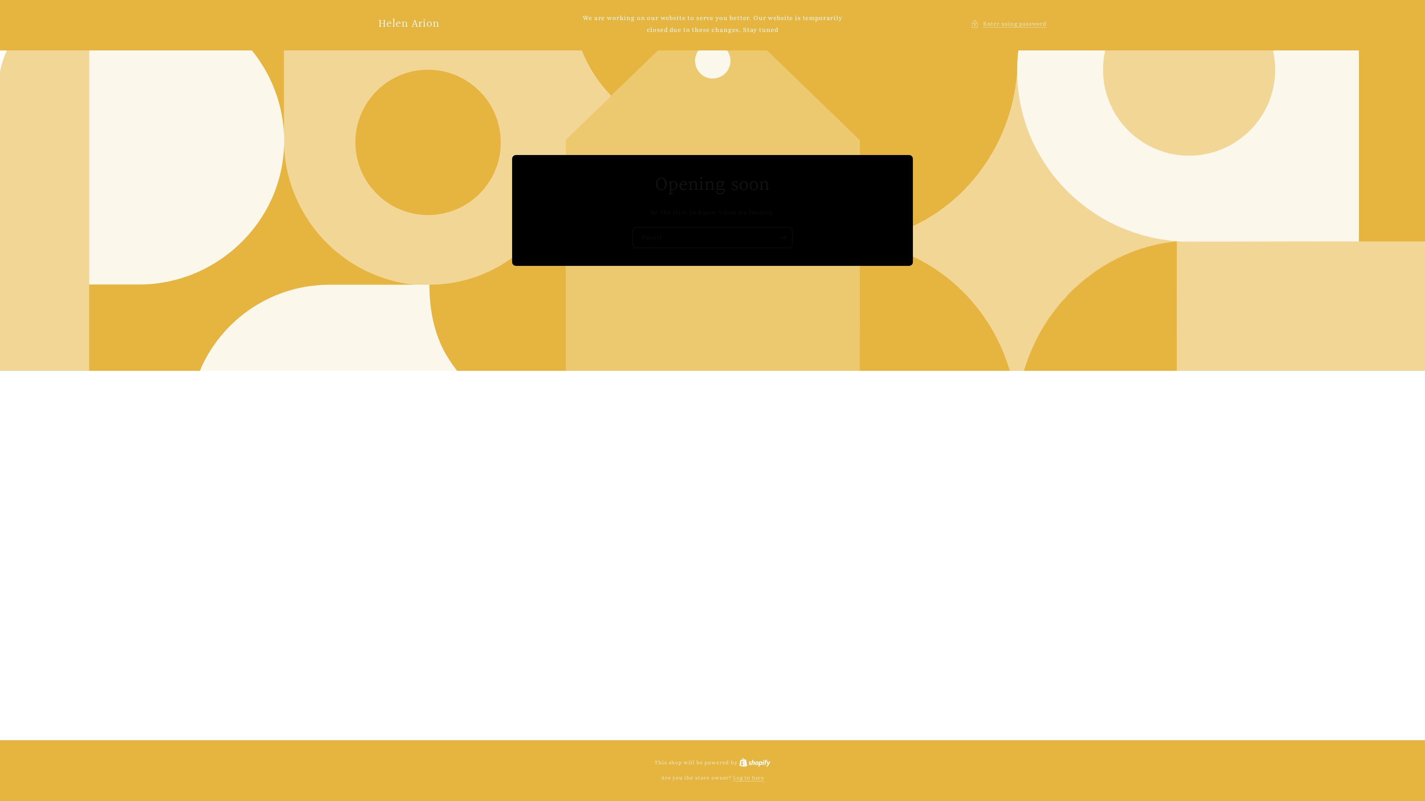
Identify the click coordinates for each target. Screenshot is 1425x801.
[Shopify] (754, 762)
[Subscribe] (782, 237)
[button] (1008, 24)
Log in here (748, 777)
